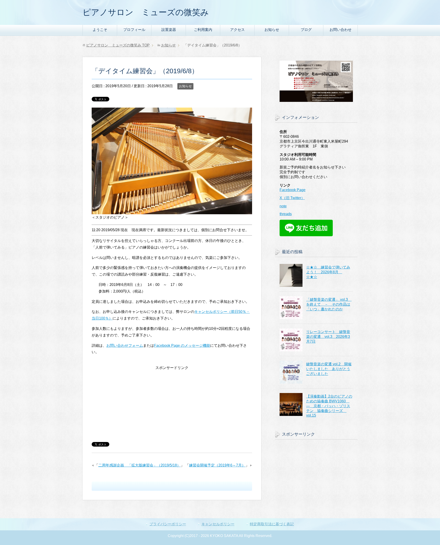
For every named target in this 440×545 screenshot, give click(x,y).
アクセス (237, 30)
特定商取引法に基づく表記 (272, 524)
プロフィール (134, 30)
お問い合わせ (341, 30)
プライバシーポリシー (167, 524)
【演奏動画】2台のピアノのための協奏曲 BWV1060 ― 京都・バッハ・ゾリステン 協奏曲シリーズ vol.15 (329, 405)
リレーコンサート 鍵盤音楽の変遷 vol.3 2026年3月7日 (328, 336)
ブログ (306, 30)
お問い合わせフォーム (124, 345)
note (283, 206)
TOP (118, 45)
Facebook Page (292, 190)
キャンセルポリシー (217, 524)
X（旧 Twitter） (292, 198)
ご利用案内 (203, 30)
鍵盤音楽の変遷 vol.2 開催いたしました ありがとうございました (329, 369)
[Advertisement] (172, 403)
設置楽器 (168, 30)
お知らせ (271, 30)
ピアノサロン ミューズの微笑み (145, 12)
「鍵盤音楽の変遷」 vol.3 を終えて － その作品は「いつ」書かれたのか (329, 304)
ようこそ (100, 30)
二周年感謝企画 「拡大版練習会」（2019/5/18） (139, 465)
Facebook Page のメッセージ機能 (182, 345)
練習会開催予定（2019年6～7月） (217, 465)
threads (286, 214)
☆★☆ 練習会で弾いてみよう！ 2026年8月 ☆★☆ (328, 272)
